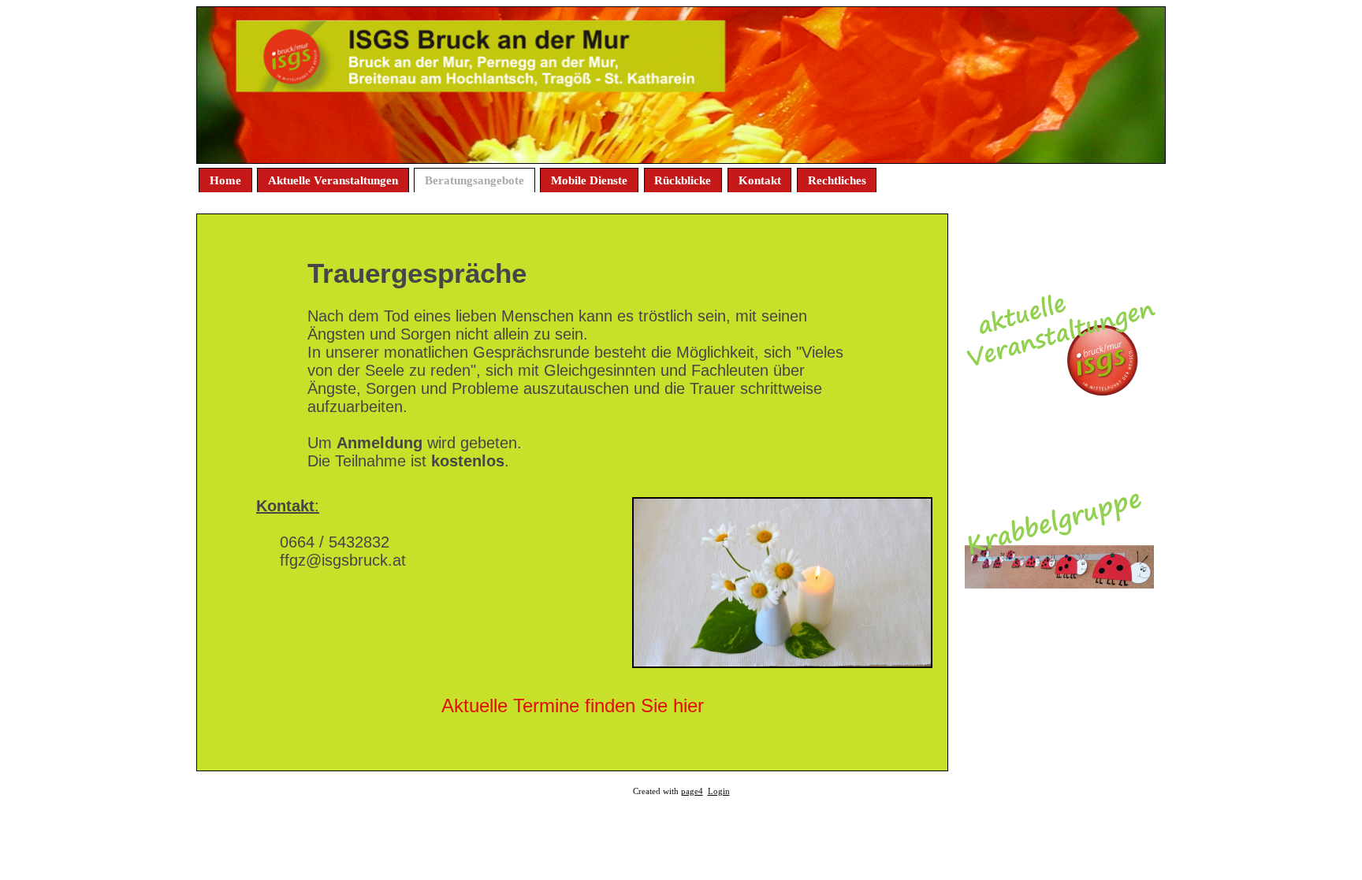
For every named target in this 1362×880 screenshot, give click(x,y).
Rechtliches (837, 180)
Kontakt (760, 180)
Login (719, 791)
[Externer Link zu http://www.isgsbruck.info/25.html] (1059, 391)
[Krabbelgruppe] (1059, 583)
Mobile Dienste (589, 180)
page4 (692, 791)
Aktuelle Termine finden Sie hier (572, 705)
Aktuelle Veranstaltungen (333, 180)
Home (225, 180)
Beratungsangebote (474, 180)
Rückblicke (682, 180)
